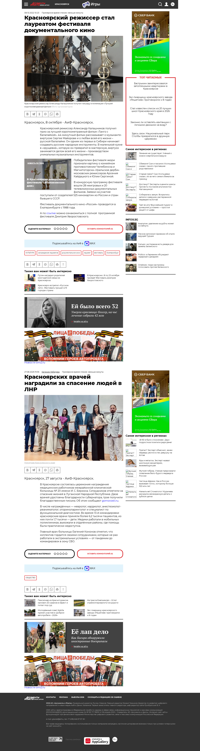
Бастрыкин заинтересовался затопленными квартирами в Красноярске (151, 86)
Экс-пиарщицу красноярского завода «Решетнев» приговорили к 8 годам (150, 98)
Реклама (63, 697)
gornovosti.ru (110, 500)
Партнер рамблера (73, 739)
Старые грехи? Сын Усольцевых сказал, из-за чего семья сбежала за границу (156, 176)
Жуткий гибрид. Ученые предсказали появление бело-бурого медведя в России (157, 473)
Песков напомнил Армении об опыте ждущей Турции (156, 235)
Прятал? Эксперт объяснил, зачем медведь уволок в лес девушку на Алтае (155, 452)
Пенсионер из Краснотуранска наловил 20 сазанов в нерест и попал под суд (53, 602)
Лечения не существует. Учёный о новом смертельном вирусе (155, 154)
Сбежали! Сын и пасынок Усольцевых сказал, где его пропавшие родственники (157, 166)
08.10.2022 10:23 (31, 13)
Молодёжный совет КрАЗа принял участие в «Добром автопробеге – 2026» (51, 612)
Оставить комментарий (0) (100, 229)
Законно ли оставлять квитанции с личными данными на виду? (150, 123)
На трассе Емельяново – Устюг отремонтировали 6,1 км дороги (102, 601)
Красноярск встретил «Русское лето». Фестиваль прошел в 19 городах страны (53, 288)
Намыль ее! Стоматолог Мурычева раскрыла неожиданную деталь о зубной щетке (156, 494)
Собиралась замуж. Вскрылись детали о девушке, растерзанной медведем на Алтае (155, 197)
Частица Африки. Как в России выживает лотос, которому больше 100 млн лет (156, 483)
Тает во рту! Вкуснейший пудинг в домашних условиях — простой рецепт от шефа (155, 207)
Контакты (51, 697)
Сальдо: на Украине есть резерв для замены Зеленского (155, 245)
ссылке (51, 213)
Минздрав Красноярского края (39, 462)
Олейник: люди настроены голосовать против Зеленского (153, 266)
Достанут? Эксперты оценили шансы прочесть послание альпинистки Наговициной (157, 186)
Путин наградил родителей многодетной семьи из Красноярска (51, 278)
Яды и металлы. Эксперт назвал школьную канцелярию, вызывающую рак (154, 463)
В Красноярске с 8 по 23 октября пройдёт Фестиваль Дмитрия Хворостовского (103, 278)
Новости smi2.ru (34, 362)
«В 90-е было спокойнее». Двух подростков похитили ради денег (155, 441)
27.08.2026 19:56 (31, 372)
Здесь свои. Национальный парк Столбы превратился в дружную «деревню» (151, 136)
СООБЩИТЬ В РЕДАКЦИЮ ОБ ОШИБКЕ (105, 697)
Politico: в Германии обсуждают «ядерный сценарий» (153, 256)
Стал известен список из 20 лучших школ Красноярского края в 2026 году (150, 111)
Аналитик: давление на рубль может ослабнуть (156, 225)
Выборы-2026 (77, 697)
